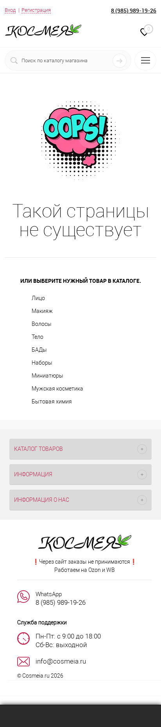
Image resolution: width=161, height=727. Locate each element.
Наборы (42, 363)
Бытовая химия (52, 401)
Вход (10, 10)
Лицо (38, 298)
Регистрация (36, 10)
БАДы (39, 350)
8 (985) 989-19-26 (133, 10)
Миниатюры (47, 376)
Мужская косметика (57, 388)
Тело (37, 337)
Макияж (42, 311)
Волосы (42, 324)
